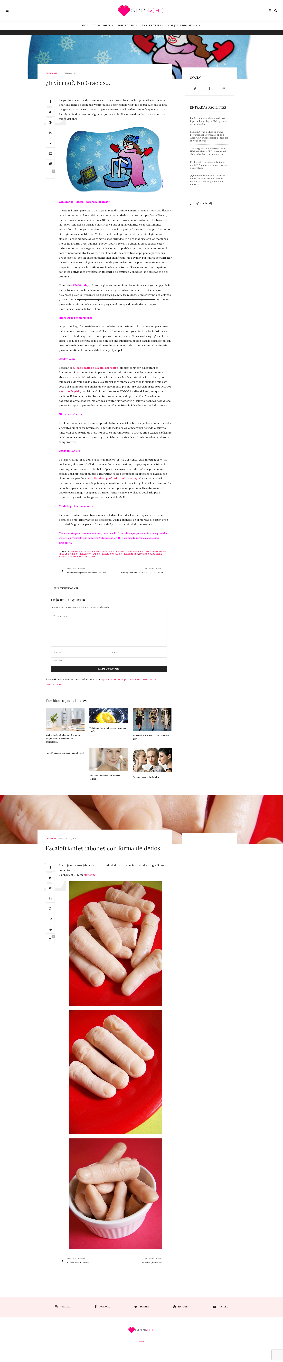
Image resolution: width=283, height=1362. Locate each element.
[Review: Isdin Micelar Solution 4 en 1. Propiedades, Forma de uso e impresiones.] (65, 719)
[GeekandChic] (141, 10)
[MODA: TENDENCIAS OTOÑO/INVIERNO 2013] (152, 719)
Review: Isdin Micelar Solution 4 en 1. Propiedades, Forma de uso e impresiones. (63, 738)
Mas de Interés (151, 25)
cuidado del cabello (103, 551)
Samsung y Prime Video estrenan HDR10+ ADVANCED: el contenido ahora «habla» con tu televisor (208, 151)
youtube (223, 1306)
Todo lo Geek (101, 25)
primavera (75, 557)
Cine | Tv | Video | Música (183, 25)
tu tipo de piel (69, 391)
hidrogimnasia (130, 554)
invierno (144, 554)
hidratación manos (111, 554)
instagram (65, 1306)
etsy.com (89, 874)
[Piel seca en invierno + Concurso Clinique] (108, 759)
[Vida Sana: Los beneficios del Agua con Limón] (108, 715)
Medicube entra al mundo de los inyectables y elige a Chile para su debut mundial (208, 121)
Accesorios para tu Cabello (146, 777)
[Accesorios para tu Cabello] (152, 760)
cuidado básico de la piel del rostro (95, 367)
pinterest (183, 1306)
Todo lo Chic (126, 25)
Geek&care (51, 73)
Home (141, 1341)
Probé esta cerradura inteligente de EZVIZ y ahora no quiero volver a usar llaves (209, 165)
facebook (104, 1306)
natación (64, 557)
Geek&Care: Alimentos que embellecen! (65, 753)
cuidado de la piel (81, 551)
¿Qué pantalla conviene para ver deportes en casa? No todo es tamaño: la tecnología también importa (207, 180)
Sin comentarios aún (66, 588)
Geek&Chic (51, 839)
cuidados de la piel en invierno (133, 551)
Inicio (84, 25)
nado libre (156, 554)
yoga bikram (88, 557)
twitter (144, 1306)
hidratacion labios (89, 554)
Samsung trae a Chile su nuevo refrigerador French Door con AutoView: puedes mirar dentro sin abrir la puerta (209, 136)
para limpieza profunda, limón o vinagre (114, 478)
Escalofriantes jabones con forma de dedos (103, 848)
